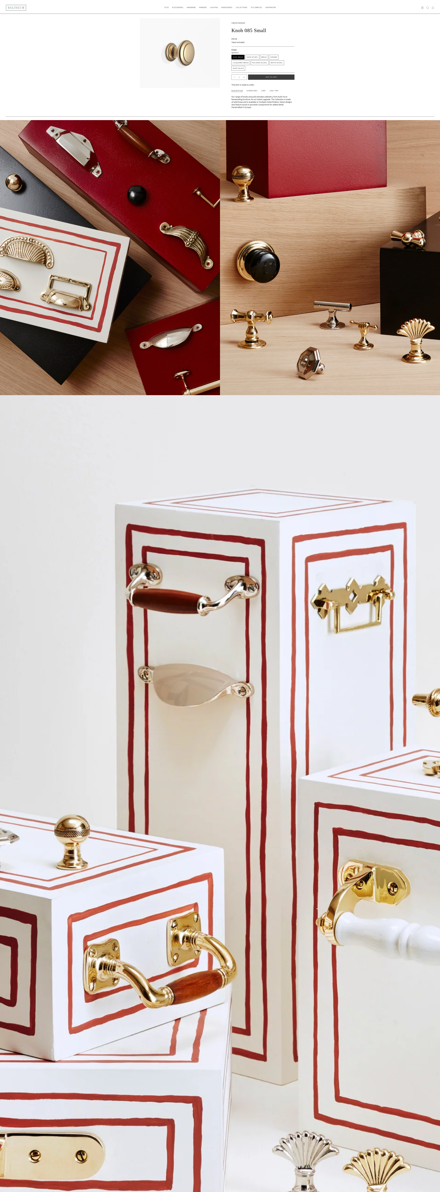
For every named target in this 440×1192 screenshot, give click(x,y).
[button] (177, 8)
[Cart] (433, 8)
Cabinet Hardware (238, 23)
